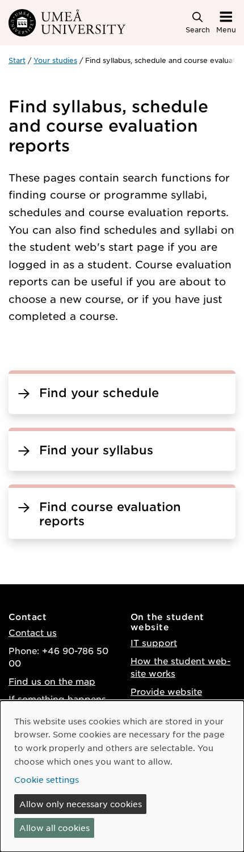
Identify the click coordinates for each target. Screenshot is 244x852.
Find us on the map (52, 681)
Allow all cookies (54, 828)
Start (17, 60)
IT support (154, 642)
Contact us (33, 632)
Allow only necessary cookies (80, 804)
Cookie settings (46, 779)
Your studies (55, 60)
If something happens (57, 698)
